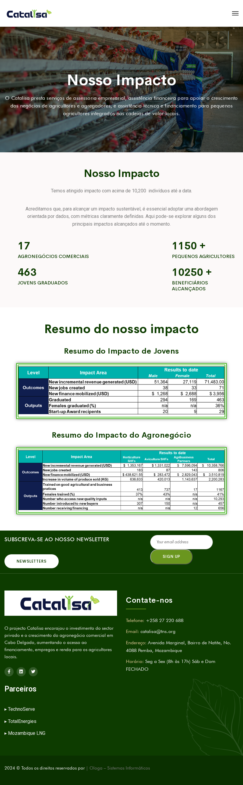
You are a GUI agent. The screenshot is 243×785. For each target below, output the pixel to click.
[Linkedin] (21, 671)
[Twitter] (33, 671)
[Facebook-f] (9, 671)
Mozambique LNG (26, 733)
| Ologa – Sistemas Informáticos (118, 768)
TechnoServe (22, 709)
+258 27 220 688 (164, 620)
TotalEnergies (22, 721)
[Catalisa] (29, 13)
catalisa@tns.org (157, 631)
